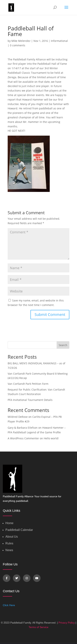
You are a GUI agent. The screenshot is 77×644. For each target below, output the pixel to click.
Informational (59, 41)
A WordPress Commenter (23, 438)
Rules (9, 543)
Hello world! (51, 438)
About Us (11, 536)
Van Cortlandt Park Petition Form (28, 383)
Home (9, 523)
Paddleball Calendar (19, 529)
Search (63, 345)
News (9, 550)
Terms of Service (38, 627)
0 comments (17, 45)
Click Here (9, 605)
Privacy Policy (66, 622)
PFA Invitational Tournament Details (30, 400)
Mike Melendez (20, 41)
